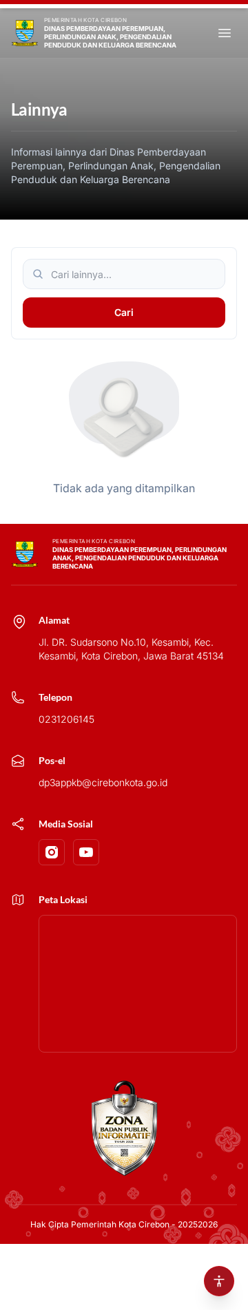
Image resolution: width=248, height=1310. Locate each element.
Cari (124, 312)
